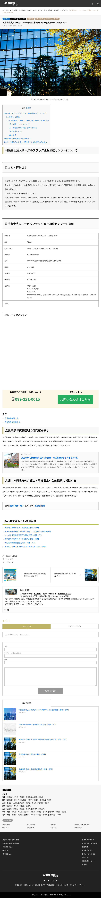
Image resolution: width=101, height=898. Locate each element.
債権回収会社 (6, 854)
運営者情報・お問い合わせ (24, 885)
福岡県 (14, 815)
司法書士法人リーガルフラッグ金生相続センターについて (25, 113)
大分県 (33, 815)
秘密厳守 (53, 824)
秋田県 (28, 797)
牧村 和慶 (14, 556)
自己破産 (48, 19)
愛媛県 (64, 812)
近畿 (3, 809)
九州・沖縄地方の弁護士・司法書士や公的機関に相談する (25, 142)
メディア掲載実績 (48, 885)
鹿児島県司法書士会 (12, 422)
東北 (3, 797)
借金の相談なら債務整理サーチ (49, 895)
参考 (12, 135)
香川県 (45, 812)
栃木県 (48, 800)
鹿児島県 (13, 19)
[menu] (97, 3)
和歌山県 (42, 809)
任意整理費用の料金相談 (10, 843)
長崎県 (39, 815)
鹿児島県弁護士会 (11, 418)
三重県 (28, 806)
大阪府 (9, 809)
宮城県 (22, 797)
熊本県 (26, 815)
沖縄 (43, 506)
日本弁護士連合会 (88, 840)
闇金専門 (5, 827)
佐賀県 (20, 815)
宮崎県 (45, 815)
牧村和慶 (37, 594)
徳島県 (51, 812)
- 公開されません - (13, 653)
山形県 (34, 797)
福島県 (41, 797)
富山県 (34, 803)
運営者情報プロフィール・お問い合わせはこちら (24, 604)
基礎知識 (5, 850)
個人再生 (55, 19)
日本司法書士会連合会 (89, 843)
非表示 (28, 108)
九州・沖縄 (22, 19)
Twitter (44, 880)
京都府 (16, 809)
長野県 (28, 803)
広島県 (14, 812)
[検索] (91, 3)
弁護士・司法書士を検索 (10, 840)
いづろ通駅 (9, 559)
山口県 (26, 812)
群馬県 (42, 800)
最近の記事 (26, 703)
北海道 (4, 794)
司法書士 (6, 19)
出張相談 (53, 827)
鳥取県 (33, 812)
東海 (3, 806)
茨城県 (36, 800)
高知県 (58, 812)
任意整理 (30, 19)
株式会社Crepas (64, 594)
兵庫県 (28, 809)
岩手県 (16, 797)
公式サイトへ (15, 131)
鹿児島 (37, 506)
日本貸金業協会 (87, 850)
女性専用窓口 (30, 827)
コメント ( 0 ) (26, 626)
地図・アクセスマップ (19, 124)
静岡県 (22, 806)
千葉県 (30, 800)
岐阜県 (16, 806)
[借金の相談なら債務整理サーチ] (10, 4)
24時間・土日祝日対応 (82, 824)
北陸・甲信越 (6, 803)
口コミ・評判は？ (14, 117)
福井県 (47, 803)
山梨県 (15, 803)
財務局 (84, 864)
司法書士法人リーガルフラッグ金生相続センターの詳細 (27, 121)
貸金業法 (85, 847)
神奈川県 (16, 800)
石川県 (40, 803)
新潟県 (21, 803)
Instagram (52, 880)
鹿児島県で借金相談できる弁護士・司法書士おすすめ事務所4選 (49, 458)
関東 (3, 800)
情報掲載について (62, 885)
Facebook (48, 880)
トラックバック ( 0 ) (74, 626)
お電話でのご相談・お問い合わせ (23, 128)
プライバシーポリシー (77, 885)
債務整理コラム (7, 847)
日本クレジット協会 (88, 854)
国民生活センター (88, 861)
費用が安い (6, 824)
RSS (57, 880)
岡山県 (20, 812)
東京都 (9, 800)
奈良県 (34, 809)
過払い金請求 (39, 19)
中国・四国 (6, 812)
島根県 (39, 812)
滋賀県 (22, 809)
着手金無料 (78, 827)
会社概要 (38, 885)
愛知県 (9, 806)
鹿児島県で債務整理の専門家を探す (17, 138)
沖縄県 (59, 815)
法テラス (85, 857)
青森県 (9, 797)
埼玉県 (23, 800)
